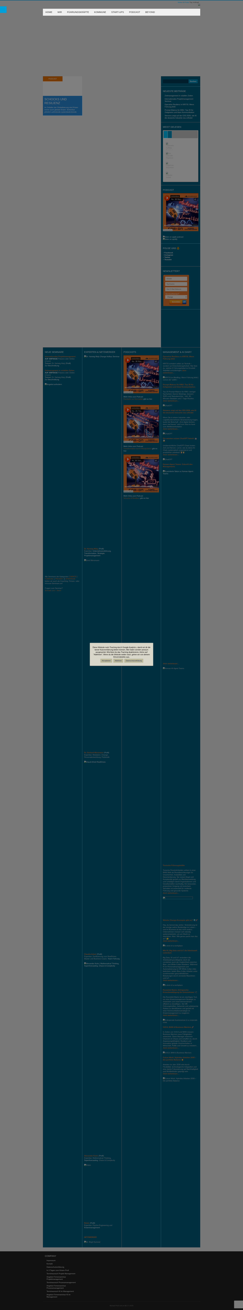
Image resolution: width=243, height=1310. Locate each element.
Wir (59, 12)
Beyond (150, 12)
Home (48, 12)
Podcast (134, 12)
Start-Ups (117, 12)
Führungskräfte (78, 12)
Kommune (100, 12)
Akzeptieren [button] (106, 661)
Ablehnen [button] (118, 661)
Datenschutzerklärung (134, 661)
